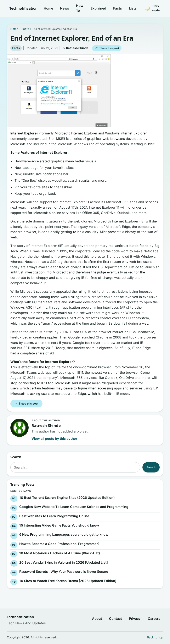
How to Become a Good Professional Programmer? (59, 544)
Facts (117, 8)
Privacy (135, 618)
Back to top (155, 637)
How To (79, 8)
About (97, 618)
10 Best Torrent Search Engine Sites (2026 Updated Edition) (67, 497)
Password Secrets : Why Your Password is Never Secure (63, 572)
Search (151, 467)
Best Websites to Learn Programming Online (54, 516)
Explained (98, 8)
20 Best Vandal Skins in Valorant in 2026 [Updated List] (63, 562)
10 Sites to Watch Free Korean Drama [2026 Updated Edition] (67, 581)
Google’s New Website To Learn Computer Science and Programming (73, 507)
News (64, 8)
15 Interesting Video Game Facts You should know (59, 525)
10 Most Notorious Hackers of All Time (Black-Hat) (59, 553)
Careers (154, 618)
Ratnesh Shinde (77, 48)
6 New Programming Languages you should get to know (63, 535)
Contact (115, 618)
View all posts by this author (54, 438)
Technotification (23, 8)
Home (48, 8)
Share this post (107, 48)
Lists (133, 8)
